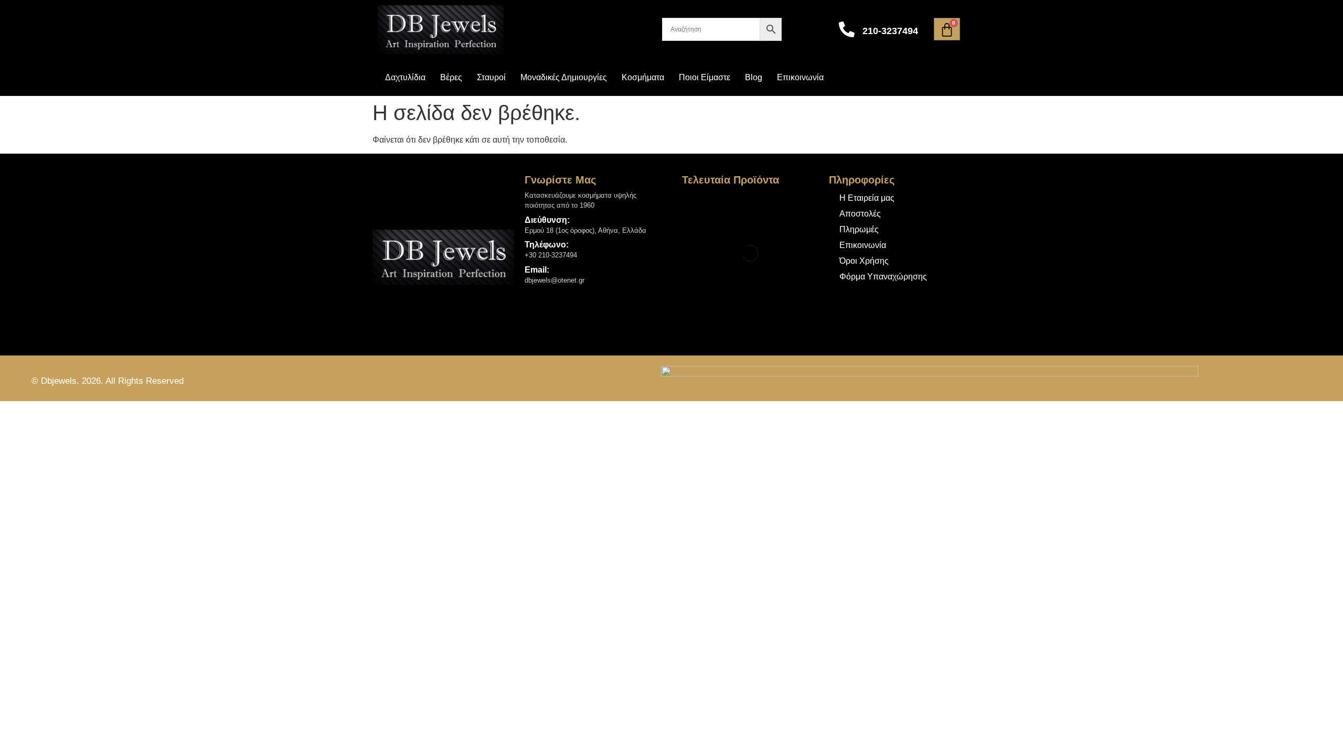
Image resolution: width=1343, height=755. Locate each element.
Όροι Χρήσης (864, 260)
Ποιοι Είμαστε (704, 77)
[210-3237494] (847, 29)
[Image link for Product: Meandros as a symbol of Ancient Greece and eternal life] (701, 209)
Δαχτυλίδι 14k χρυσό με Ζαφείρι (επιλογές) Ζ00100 (768, 306)
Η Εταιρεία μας (866, 197)
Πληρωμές (859, 229)
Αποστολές (860, 213)
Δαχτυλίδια (405, 77)
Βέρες (451, 77)
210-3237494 (890, 31)
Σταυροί (491, 77)
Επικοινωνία (800, 77)
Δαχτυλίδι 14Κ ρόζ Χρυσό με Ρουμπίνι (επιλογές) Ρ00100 (771, 256)
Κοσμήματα (643, 77)
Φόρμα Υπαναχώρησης (883, 276)
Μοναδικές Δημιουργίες (563, 77)
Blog (753, 77)
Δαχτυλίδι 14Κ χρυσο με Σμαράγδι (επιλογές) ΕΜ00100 (769, 206)
